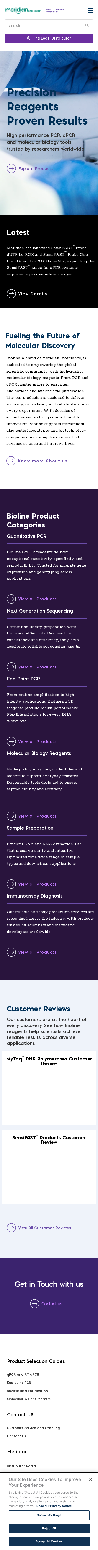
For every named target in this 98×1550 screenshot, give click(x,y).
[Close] (91, 1479)
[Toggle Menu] (90, 10)
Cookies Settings (49, 1515)
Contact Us (16, 1436)
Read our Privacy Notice (54, 1506)
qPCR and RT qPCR (23, 1374)
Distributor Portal (22, 1466)
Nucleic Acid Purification (27, 1391)
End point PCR (19, 1383)
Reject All (49, 1528)
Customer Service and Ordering (33, 1428)
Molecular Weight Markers (29, 1399)
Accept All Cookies (49, 1541)
